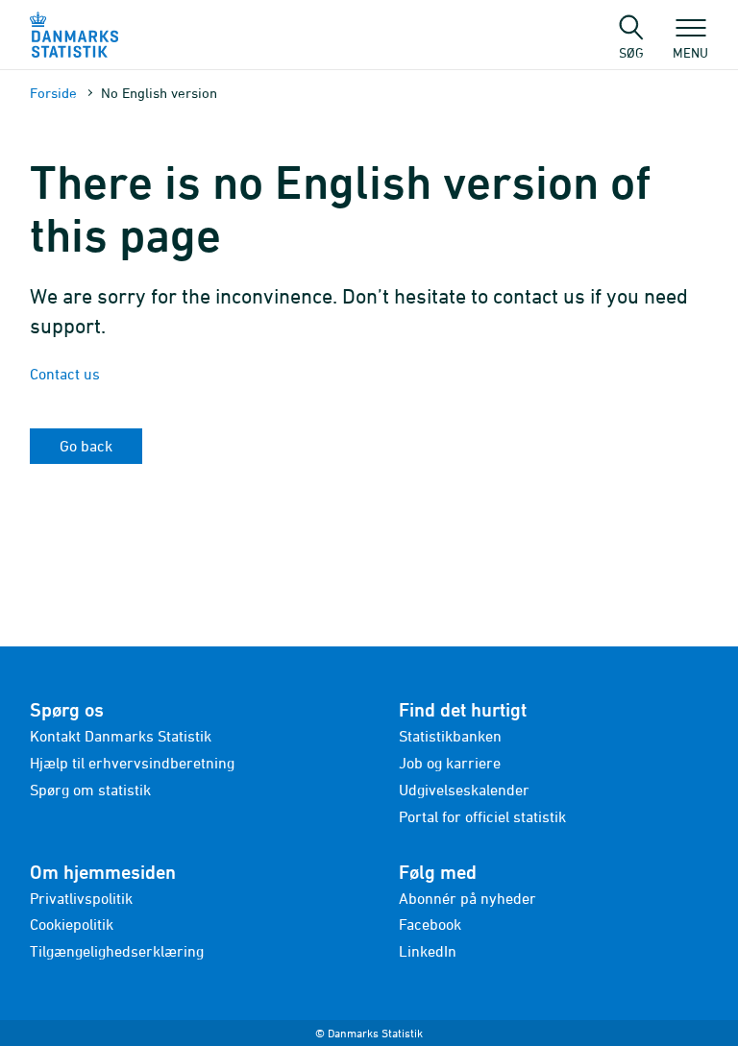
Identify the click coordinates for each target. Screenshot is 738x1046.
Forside (53, 93)
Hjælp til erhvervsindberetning (132, 762)
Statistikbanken (450, 735)
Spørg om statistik (90, 789)
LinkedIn (427, 951)
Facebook (430, 924)
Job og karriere (450, 762)
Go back (86, 445)
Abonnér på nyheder (467, 898)
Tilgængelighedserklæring (117, 951)
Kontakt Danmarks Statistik (120, 735)
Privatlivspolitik (81, 898)
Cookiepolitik (71, 924)
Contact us (65, 373)
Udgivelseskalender (464, 789)
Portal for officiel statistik (482, 816)
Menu (690, 52)
